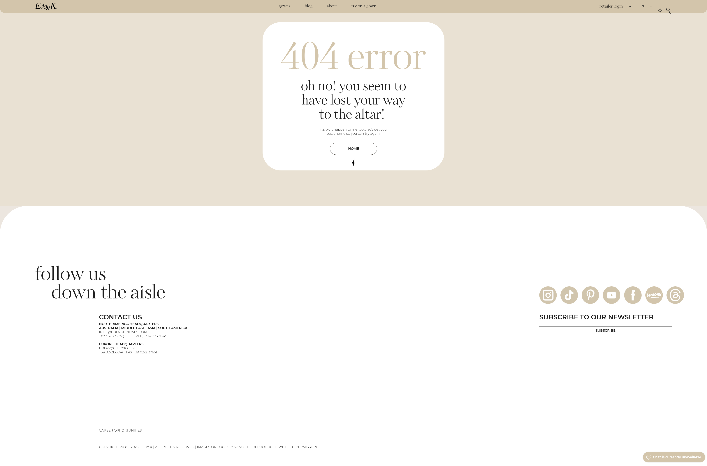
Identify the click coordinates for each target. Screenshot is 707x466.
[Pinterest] (590, 295)
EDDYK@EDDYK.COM (117, 348)
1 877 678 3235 (110, 336)
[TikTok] (569, 295)
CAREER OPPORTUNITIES (120, 430)
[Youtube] (611, 295)
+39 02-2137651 (145, 352)
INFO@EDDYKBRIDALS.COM (123, 332)
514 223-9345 (156, 336)
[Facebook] (633, 295)
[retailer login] (630, 6)
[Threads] (675, 295)
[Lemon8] (654, 295)
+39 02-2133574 (111, 352)
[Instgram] (548, 295)
